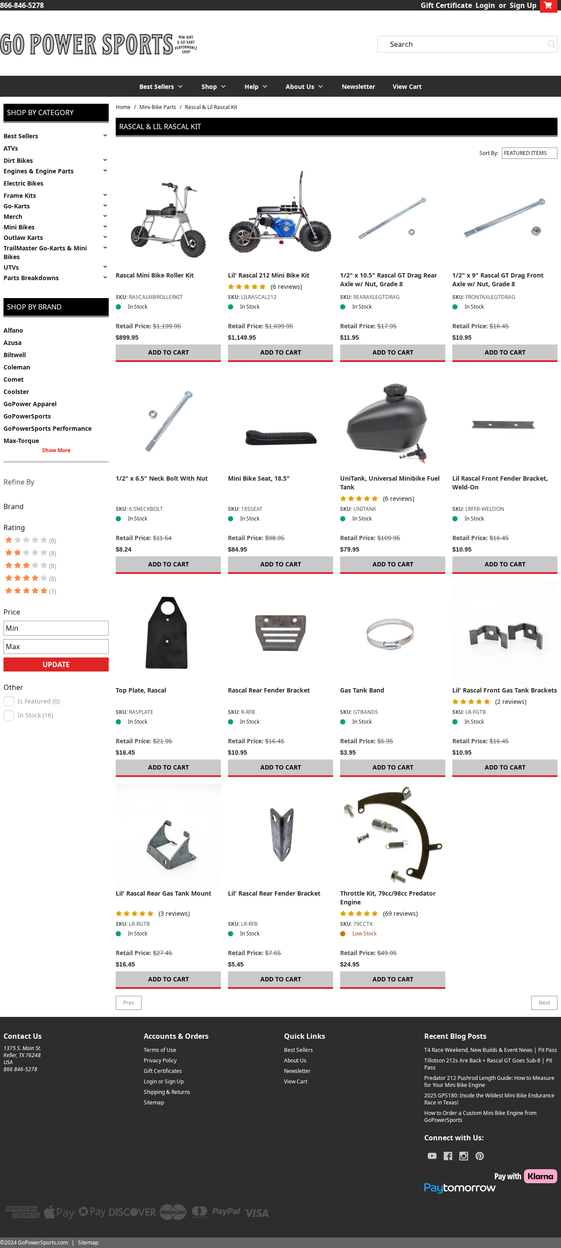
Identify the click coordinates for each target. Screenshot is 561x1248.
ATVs (11, 148)
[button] (161, 86)
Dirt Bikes (18, 160)
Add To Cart (168, 352)
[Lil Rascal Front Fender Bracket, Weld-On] (504, 421)
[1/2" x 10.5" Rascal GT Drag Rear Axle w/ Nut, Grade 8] (392, 218)
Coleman (17, 367)
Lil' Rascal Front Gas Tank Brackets (504, 690)
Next (544, 1002)
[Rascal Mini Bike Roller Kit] (168, 218)
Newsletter (358, 86)
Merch (13, 216)
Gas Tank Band (362, 690)
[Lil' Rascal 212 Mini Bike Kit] (280, 218)
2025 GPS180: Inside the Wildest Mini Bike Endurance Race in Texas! (489, 1099)
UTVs (11, 267)
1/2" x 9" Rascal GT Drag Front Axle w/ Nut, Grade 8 (497, 279)
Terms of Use (160, 1050)
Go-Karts (17, 206)
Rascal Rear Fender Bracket (269, 690)
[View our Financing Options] (490, 1188)
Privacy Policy (160, 1060)
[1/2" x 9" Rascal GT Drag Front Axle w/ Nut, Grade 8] (504, 218)
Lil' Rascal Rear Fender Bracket (274, 893)
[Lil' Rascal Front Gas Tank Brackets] (504, 633)
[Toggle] (105, 135)
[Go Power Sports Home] (98, 44)
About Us (295, 1060)
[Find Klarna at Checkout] (490, 1176)
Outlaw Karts (23, 237)
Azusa (12, 342)
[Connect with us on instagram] (464, 1156)
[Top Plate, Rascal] (168, 633)
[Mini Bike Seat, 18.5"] (280, 421)
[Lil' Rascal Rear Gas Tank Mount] (168, 836)
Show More (56, 450)
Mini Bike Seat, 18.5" (259, 478)
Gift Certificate (446, 5)
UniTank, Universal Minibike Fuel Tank (390, 482)
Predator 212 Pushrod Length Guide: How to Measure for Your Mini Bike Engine (489, 1081)
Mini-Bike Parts (157, 107)
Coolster (16, 391)
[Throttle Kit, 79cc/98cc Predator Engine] (392, 836)
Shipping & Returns (167, 1092)
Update (56, 664)
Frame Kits (20, 195)
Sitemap (154, 1102)
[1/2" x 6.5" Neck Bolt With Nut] (168, 421)
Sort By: (488, 153)
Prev (128, 1002)
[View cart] (548, 5)
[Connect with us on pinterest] (480, 1156)
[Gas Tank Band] (392, 633)
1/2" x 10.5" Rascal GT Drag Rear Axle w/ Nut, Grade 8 (388, 279)
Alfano (13, 330)
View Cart (407, 86)
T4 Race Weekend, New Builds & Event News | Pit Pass (490, 1050)
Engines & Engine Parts (39, 171)
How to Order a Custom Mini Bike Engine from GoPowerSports (480, 1116)
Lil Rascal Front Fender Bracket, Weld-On (500, 482)
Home (123, 107)
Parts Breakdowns (31, 278)
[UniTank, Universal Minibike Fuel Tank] (392, 421)
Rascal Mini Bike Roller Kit (155, 275)
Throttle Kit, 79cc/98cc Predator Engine (388, 897)
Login (485, 5)
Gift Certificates (163, 1071)
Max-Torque (21, 440)
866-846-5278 (22, 5)
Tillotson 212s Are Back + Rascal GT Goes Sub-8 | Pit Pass (488, 1064)
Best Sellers (21, 136)
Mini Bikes (19, 227)
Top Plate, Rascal (141, 690)
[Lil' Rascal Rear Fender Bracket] (280, 836)
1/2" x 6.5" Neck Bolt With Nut (162, 478)
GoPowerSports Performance (48, 428)
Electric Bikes (23, 183)
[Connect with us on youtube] (432, 1156)
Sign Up (523, 5)
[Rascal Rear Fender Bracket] (280, 633)
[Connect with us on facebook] (448, 1156)
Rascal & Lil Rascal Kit (211, 107)
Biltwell (15, 355)
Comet (14, 379)
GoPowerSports (27, 416)
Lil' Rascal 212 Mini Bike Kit (268, 275)
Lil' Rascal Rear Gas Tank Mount (163, 893)
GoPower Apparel (30, 404)
